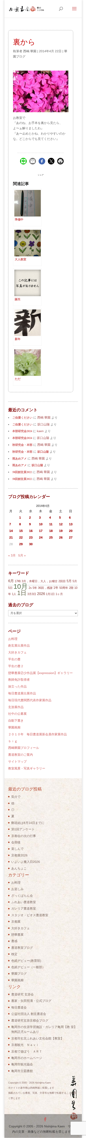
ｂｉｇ (12, 741)
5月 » (22, 555)
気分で (16, 796)
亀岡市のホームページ (26, 1058)
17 (41, 531)
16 (31, 531)
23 (31, 537)
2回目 (62, 581)
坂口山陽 (43, 452)
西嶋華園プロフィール (23, 748)
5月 (69, 581)
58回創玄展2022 (22, 472)
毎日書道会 (19, 1007)
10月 (20, 586)
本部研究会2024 (22, 431)
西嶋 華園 (29, 51)
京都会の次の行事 (23, 836)
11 (50, 524)
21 (11, 537)
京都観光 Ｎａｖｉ (25, 1045)
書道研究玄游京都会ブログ (29, 1020)
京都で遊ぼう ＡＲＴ (26, 1051)
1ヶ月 (59, 594)
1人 (14, 594)
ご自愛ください (22, 417)
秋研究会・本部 (22, 445)
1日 (21, 592)
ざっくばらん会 (22, 895)
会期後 (16, 842)
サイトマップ (17, 761)
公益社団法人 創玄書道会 (28, 1014)
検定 (14, 954)
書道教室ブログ (22, 947)
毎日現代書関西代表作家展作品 (29, 700)
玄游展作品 (16, 707)
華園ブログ (19, 973)
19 (61, 531)
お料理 (12, 639)
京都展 (16, 921)
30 (31, 544)
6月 (11, 581)
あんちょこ (19, 868)
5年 (35, 587)
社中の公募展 (17, 713)
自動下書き (16, 720)
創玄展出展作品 (19, 645)
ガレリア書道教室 (23, 908)
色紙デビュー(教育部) (26, 960)
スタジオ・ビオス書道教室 (29, 915)
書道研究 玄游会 (22, 994)
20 (71, 531)
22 (21, 537)
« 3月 (12, 555)
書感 (14, 941)
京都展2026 (19, 855)
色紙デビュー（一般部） (28, 967)
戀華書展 (17, 934)
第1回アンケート (23, 829)
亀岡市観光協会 (22, 1064)
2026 (41, 594)
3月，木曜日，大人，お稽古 (40, 581)
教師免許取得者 (19, 679)
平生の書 (14, 659)
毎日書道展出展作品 (22, 693)
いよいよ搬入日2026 (25, 862)
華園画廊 (14, 727)
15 (21, 531)
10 (41, 524)
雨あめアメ (19, 458)
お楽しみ (17, 889)
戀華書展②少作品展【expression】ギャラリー (40, 673)
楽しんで (17, 848)
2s (30, 587)
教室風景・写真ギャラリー (26, 768)
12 (61, 524)
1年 (55, 587)
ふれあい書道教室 (23, 902)
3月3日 (31, 594)
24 (41, 537)
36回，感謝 (45, 587)
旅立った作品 (17, 686)
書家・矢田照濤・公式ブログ (31, 1001)
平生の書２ (16, 666)
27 (71, 537)
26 (61, 537)
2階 (71, 587)
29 (21, 544)
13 (71, 524)
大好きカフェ (17, 652)
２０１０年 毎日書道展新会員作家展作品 (37, 734)
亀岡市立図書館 (22, 1071)
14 (11, 531)
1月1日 (50, 594)
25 (51, 537)
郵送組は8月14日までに (27, 823)
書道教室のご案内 (20, 754)
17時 (18, 581)
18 (51, 531)
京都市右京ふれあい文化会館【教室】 (37, 1038)
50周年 (63, 587)
